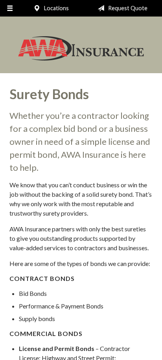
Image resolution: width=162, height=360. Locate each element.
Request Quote (127, 8)
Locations (56, 8)
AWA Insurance (81, 48)
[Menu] (10, 8)
